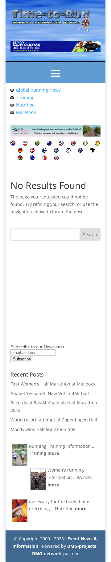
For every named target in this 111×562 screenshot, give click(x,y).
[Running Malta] (44, 158)
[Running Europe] (32, 158)
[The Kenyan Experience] (20, 158)
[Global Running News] (12, 90)
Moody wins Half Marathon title (43, 429)
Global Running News (38, 90)
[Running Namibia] (56, 158)
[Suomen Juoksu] (44, 151)
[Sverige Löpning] (56, 151)
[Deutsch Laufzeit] (20, 151)
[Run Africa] (92, 151)
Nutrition (25, 105)
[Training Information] (12, 97)
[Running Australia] (80, 151)
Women (84, 477)
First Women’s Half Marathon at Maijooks (52, 384)
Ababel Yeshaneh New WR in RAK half (49, 393)
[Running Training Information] (12, 112)
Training (24, 97)
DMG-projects (81, 546)
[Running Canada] (73, 144)
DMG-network (47, 553)
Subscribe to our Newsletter (37, 346)
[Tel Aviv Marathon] (68, 151)
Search (90, 234)
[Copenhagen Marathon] (32, 151)
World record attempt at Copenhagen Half (53, 420)
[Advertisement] (49, 303)
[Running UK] (61, 144)
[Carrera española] (97, 144)
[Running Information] (12, 144)
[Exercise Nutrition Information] (12, 105)
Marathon (26, 112)
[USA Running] (25, 144)
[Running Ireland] (85, 144)
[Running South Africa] (37, 144)
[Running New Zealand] (49, 144)
